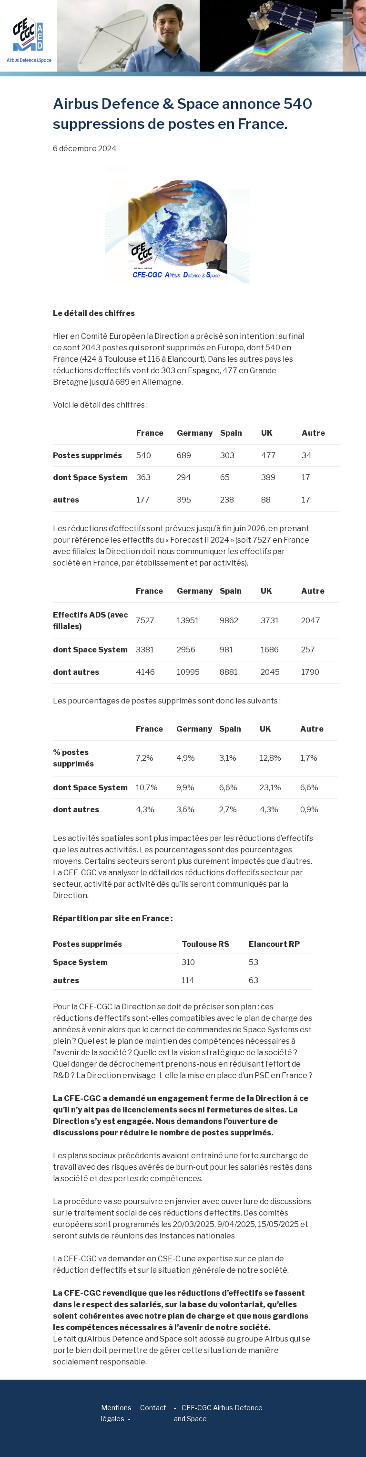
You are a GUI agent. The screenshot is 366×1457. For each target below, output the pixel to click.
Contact (153, 1408)
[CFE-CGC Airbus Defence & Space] (28, 35)
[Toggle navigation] (341, 15)
